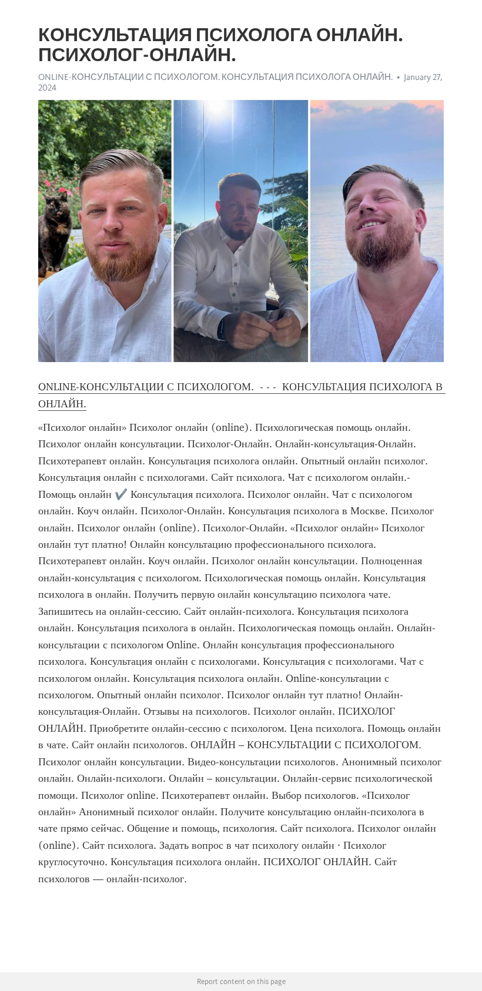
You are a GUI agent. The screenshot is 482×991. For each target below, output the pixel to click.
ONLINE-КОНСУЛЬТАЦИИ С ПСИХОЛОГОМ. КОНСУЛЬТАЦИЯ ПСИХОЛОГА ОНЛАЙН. (215, 77)
